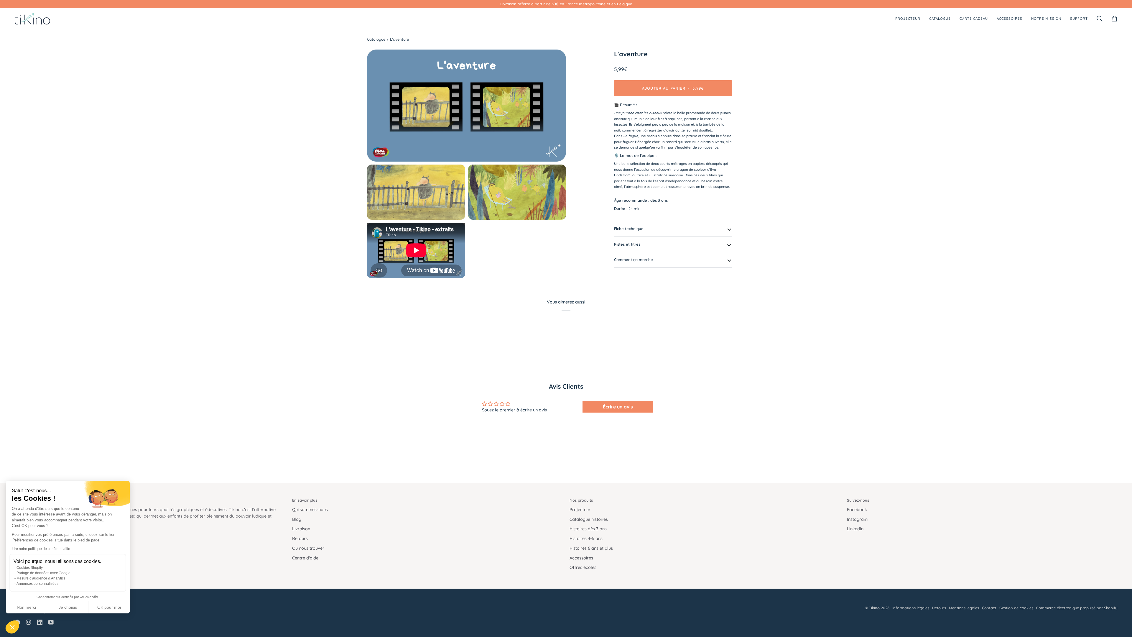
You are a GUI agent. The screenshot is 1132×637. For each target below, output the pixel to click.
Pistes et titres (627, 244)
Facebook (857, 509)
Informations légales (910, 607)
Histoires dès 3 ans (588, 528)
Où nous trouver (308, 548)
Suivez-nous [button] (858, 500)
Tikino (874, 607)
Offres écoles (583, 567)
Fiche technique (629, 228)
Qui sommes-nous (310, 509)
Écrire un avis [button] (618, 407)
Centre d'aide (305, 558)
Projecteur (580, 509)
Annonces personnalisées (37, 584)
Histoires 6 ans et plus (591, 548)
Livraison (301, 528)
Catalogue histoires (589, 519)
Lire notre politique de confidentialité (41, 549)
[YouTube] (51, 622)
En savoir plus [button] (304, 500)
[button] (12, 627)
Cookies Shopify (30, 568)
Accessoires (581, 558)
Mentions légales (964, 607)
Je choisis (68, 607)
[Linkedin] (39, 622)
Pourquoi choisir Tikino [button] (35, 500)
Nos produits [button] (581, 500)
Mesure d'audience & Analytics (41, 578)
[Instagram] (28, 622)
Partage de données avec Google (43, 573)
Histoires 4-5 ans (586, 538)
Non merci (26, 607)
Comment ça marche (633, 259)
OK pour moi (109, 607)
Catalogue (376, 39)
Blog (296, 519)
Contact (989, 607)
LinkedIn (855, 528)
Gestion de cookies (1016, 607)
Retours (300, 538)
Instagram (857, 519)
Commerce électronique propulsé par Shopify (1076, 607)
